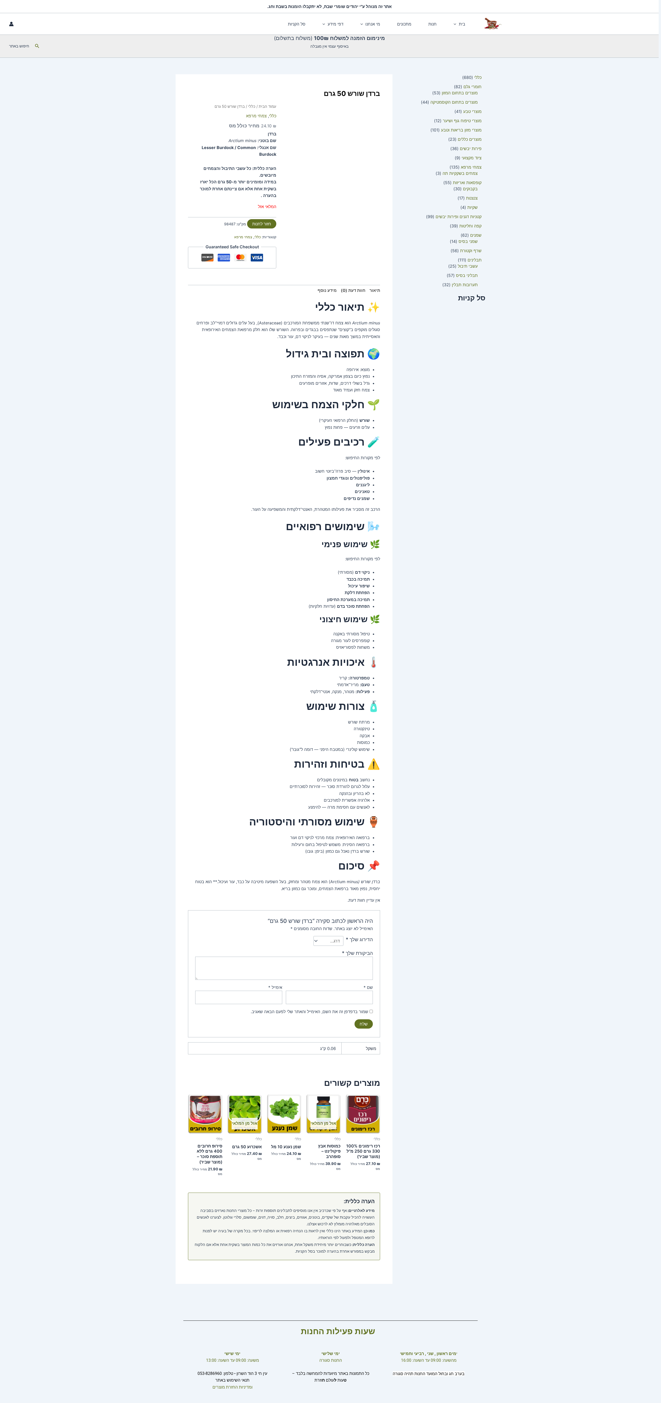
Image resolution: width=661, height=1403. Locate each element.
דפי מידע (335, 24)
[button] (456, 24)
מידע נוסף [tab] (327, 290)
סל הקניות (296, 24)
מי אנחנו (372, 24)
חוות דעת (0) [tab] (353, 290)
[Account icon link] (11, 24)
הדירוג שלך (359, 939)
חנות (432, 24)
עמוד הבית (267, 106)
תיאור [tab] (374, 290)
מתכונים (404, 24)
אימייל (275, 987)
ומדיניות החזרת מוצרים (233, 1387)
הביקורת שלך (357, 953)
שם (368, 987)
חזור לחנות (261, 223)
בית (462, 24)
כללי (251, 106)
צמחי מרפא (256, 115)
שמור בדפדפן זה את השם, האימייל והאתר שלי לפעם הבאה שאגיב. (309, 1011)
